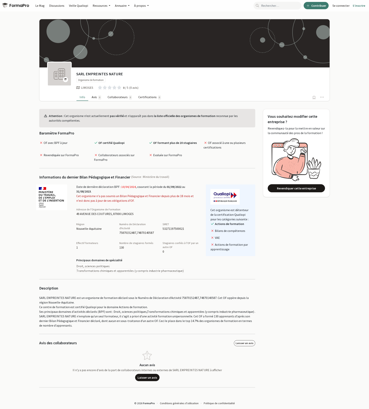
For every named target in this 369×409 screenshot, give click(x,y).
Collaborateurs (119, 97)
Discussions (56, 5)
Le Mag (40, 5)
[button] (322, 97)
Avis (96, 97)
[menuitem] (341, 5)
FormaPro (18, 5)
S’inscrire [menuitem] (359, 5)
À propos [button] (140, 5)
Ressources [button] (100, 5)
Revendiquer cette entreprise (296, 188)
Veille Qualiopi (78, 5)
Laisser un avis (244, 343)
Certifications (149, 97)
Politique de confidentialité (219, 403)
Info (82, 97)
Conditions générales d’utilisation (179, 403)
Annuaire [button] (121, 5)
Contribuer (318, 5)
